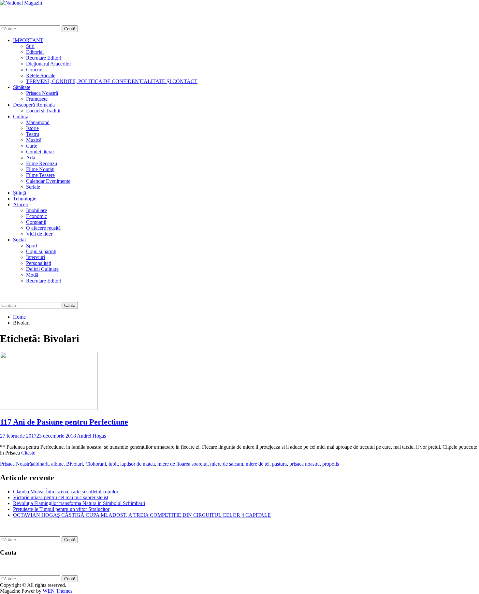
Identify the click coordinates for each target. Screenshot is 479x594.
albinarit (40, 464)
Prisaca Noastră (42, 93)
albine (57, 464)
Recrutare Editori (43, 58)
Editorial (35, 52)
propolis (330, 464)
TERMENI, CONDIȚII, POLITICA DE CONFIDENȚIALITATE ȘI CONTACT (111, 81)
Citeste (28, 453)
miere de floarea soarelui (182, 464)
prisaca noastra (304, 464)
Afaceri (20, 204)
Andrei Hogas (91, 436)
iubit (113, 464)
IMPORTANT (28, 40)
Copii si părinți (41, 251)
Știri (30, 46)
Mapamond (38, 122)
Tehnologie (24, 198)
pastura (279, 464)
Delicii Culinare (42, 269)
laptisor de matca (137, 464)
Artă (30, 157)
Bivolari (74, 464)
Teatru (32, 134)
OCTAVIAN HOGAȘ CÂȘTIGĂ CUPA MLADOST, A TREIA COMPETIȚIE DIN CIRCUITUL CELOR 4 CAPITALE (142, 515)
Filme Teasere (40, 175)
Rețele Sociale (40, 75)
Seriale (33, 187)
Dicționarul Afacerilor (48, 63)
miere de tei (257, 464)
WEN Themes (57, 591)
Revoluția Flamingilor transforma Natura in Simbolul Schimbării (79, 503)
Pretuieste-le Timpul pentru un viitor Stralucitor (61, 509)
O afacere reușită (43, 228)
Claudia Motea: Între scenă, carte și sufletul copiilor (65, 491)
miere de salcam (226, 464)
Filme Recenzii (41, 163)
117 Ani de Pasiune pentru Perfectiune (64, 422)
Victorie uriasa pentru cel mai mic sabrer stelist (60, 497)
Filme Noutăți (40, 169)
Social (19, 239)
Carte (31, 146)
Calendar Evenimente (48, 181)
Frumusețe (37, 99)
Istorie (32, 128)
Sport (31, 245)
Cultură (20, 116)
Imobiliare (36, 210)
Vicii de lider (39, 234)
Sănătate (21, 87)
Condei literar (40, 151)
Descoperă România (34, 105)
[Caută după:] (31, 28)
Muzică (33, 140)
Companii (36, 222)
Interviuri (35, 257)
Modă (32, 275)
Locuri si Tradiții (43, 110)
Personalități (38, 263)
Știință (19, 193)
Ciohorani (95, 464)
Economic (36, 216)
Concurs (34, 69)
